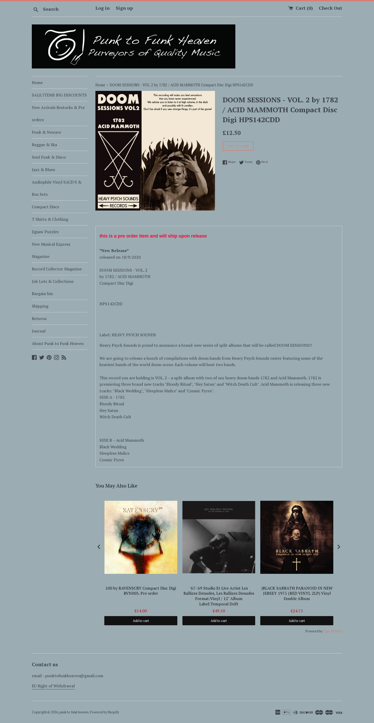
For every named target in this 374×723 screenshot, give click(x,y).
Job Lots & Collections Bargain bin (53, 287)
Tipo (326, 631)
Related (336, 631)
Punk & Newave (46, 132)
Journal (39, 331)
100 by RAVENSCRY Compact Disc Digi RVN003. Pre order (140, 591)
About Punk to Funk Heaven (58, 343)
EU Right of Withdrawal (53, 686)
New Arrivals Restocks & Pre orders (58, 113)
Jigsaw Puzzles (45, 231)
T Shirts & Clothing (50, 219)
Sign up (124, 8)
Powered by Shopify (104, 712)
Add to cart (141, 620)
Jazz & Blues (43, 169)
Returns (39, 318)
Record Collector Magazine (57, 269)
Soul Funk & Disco (49, 157)
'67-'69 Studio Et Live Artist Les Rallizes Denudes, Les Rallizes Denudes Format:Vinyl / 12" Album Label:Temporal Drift (218, 596)
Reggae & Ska (44, 144)
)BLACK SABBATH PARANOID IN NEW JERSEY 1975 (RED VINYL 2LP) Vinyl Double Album (297, 594)
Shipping (40, 306)
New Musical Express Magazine (51, 250)
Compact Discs (45, 207)
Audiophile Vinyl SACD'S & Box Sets (56, 188)
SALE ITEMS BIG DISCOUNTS (59, 95)
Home (37, 82)
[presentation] (99, 546)
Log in (102, 8)
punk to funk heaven (74, 712)
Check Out (330, 8)
